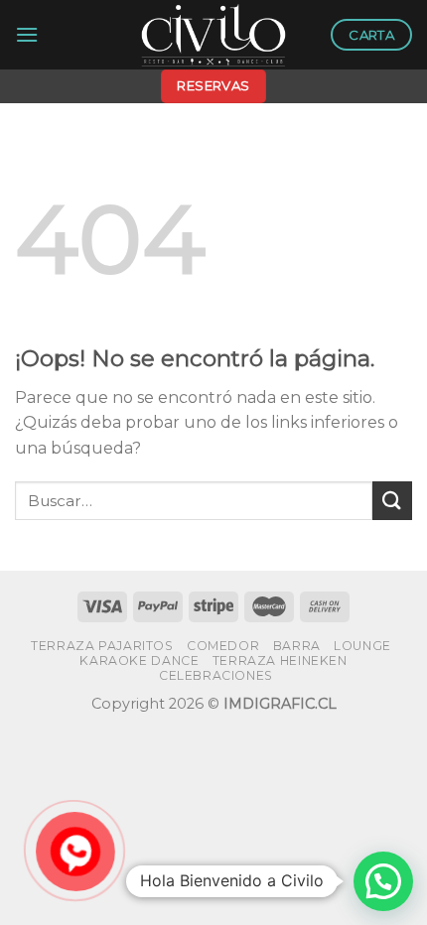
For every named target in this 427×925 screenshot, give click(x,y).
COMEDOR (223, 645)
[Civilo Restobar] (213, 34)
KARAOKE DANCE (139, 660)
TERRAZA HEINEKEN (280, 660)
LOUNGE (362, 645)
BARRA (297, 645)
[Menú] (27, 34)
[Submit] (392, 500)
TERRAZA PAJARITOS (102, 645)
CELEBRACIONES (216, 675)
